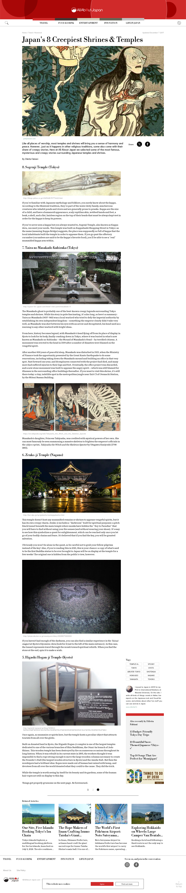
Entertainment (88, 23)
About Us (7, 870)
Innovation (110, 23)
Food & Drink (66, 23)
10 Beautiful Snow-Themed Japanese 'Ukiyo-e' (144, 745)
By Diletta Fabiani (30, 158)
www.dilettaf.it (131, 707)
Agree (102, 884)
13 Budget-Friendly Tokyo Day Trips (141, 733)
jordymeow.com (29, 138)
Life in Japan (133, 23)
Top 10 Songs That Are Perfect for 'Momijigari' (143, 757)
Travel (44, 23)
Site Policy (21, 870)
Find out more (127, 884)
